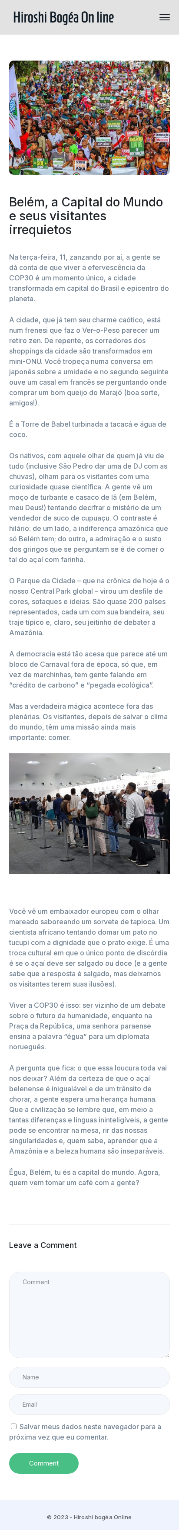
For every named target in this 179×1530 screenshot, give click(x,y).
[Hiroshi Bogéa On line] (63, 16)
